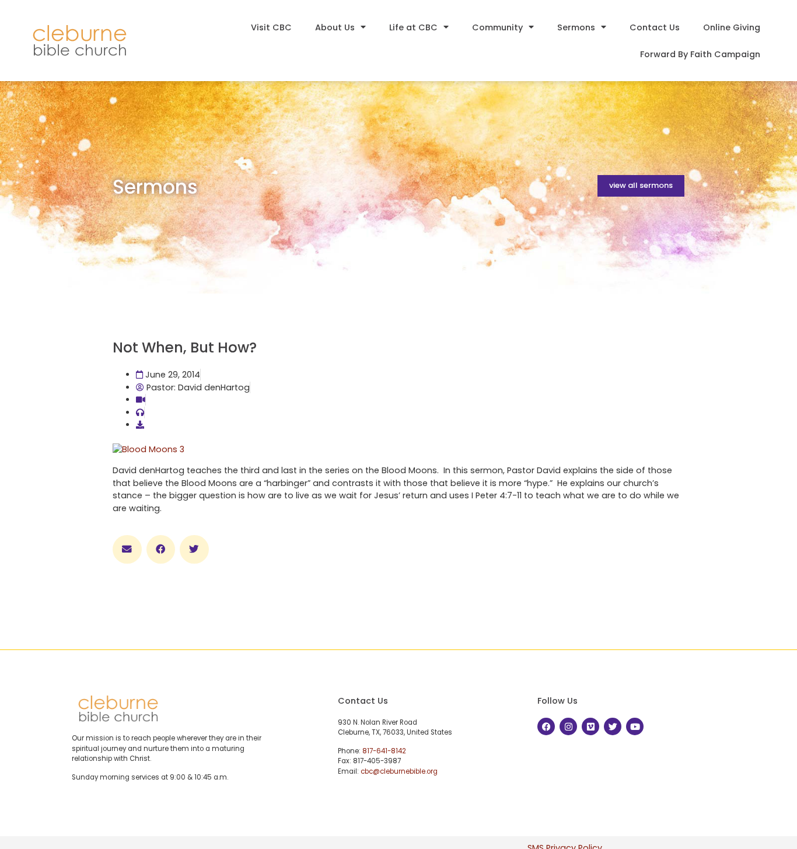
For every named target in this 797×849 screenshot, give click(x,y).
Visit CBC (271, 27)
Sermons (576, 27)
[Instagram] (568, 726)
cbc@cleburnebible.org (399, 771)
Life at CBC (413, 27)
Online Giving (731, 27)
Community (497, 27)
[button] (127, 549)
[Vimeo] (590, 726)
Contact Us (655, 27)
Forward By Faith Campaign (700, 54)
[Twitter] (612, 726)
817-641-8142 (384, 751)
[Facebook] (546, 726)
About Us (335, 27)
